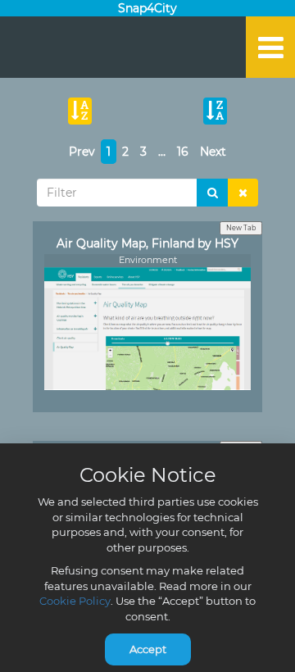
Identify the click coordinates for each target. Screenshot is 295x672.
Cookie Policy (75, 600)
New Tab (241, 228)
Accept (147, 649)
